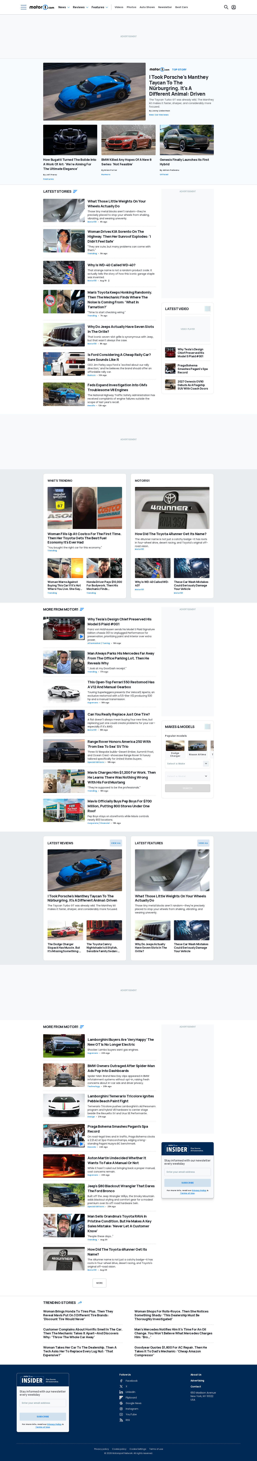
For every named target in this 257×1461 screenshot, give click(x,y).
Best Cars (181, 7)
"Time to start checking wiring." (107, 312)
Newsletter (165, 7)
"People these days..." (100, 1236)
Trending (92, 253)
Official (164, 174)
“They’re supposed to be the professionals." (114, 787)
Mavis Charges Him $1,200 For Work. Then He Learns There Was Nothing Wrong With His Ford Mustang (122, 777)
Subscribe (187, 1182)
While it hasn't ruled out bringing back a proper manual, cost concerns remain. (121, 1169)
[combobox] (187, 763)
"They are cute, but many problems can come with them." (119, 248)
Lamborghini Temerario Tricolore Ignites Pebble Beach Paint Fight (121, 1098)
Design (91, 1116)
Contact (196, 1386)
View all (116, 843)
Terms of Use (187, 1193)
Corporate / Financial (99, 823)
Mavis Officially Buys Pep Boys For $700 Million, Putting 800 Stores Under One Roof (120, 806)
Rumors (105, 174)
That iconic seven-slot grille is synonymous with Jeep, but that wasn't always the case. (120, 338)
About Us (196, 1374)
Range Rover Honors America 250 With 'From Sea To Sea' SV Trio (119, 744)
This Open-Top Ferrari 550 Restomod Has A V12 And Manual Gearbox (121, 684)
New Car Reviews (159, 114)
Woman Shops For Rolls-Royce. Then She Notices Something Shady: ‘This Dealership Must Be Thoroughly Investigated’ (171, 1315)
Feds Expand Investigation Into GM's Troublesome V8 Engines (117, 387)
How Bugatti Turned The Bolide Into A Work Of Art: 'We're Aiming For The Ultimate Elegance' (69, 164)
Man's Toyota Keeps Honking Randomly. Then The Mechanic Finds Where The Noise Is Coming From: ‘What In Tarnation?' (120, 299)
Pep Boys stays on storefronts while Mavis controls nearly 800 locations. (118, 817)
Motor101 (92, 222)
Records (92, 1147)
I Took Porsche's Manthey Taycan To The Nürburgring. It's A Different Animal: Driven (178, 85)
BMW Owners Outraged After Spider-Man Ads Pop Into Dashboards (121, 1068)
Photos (131, 7)
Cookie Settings (138, 1449)
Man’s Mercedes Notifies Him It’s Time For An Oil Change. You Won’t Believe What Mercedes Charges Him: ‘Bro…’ (173, 1333)
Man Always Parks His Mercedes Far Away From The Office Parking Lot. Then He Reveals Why (121, 658)
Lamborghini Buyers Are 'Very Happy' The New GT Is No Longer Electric (121, 1042)
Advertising (197, 1380)
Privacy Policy (199, 1190)
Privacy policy (101, 1449)
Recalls (91, 405)
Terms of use (156, 1449)
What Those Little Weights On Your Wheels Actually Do (117, 203)
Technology (94, 1086)
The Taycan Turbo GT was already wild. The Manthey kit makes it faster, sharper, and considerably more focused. (181, 103)
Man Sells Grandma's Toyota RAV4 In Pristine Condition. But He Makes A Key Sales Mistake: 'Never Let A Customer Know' (119, 1223)
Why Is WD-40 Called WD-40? (111, 265)
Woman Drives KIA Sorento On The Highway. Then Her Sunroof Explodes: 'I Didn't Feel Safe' (119, 236)
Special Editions (96, 762)
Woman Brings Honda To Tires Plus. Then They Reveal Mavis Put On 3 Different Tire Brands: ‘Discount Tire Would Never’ (78, 1315)
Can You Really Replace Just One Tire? (119, 714)
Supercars (93, 702)
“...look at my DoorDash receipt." (107, 668)
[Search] (226, 7)
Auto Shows (147, 7)
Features (98, 7)
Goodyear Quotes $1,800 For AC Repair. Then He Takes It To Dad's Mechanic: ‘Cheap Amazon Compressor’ (170, 1351)
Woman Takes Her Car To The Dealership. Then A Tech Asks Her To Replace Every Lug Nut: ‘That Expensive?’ (79, 1351)
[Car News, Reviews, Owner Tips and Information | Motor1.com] (42, 7)
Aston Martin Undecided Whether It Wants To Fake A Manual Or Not (117, 1160)
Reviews (79, 7)
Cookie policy (119, 1449)
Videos (119, 7)
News (62, 7)
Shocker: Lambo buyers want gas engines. (113, 1049)
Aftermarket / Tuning (99, 643)
